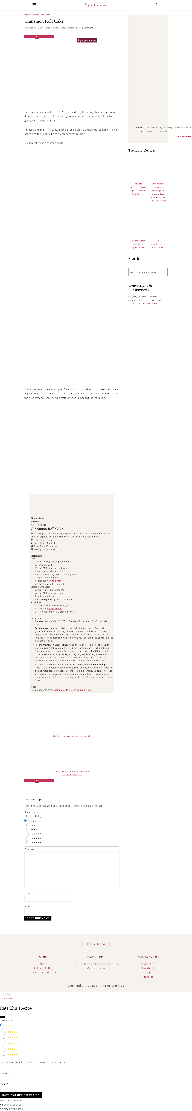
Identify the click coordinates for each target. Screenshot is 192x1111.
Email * (4, 1083)
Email (28, 905)
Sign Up (78, 963)
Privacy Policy (43, 968)
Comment (31, 849)
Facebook (148, 968)
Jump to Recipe (88, 40)
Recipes (35, 14)
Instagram (148, 972)
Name (28, 893)
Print (36, 518)
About (43, 963)
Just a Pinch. (84, 690)
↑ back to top (96, 944)
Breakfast (45, 14)
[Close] (2, 1017)
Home (27, 14)
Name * (4, 1073)
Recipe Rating (32, 812)
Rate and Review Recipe (20, 1095)
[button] (32, 521)
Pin (43, 518)
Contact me (148, 963)
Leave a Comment (84, 28)
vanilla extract (54, 580)
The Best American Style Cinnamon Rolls (72, 736)
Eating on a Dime (63, 690)
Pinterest (148, 976)
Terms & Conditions (43, 972)
